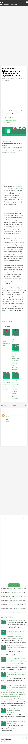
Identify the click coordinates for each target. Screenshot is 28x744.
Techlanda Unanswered (18, 78)
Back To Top (21, 738)
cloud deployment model (16, 188)
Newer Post (3, 405)
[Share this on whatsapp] (6, 321)
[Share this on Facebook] (8, 321)
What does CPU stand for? (14, 339)
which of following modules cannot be (11, 610)
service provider (9, 220)
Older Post (25, 405)
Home (14, 405)
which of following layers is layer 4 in (9, 598)
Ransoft (3, 741)
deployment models (10, 147)
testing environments (7, 310)
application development (10, 201)
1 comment (6, 80)
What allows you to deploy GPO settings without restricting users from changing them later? (16, 647)
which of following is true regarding (10, 606)
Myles (16, 612)
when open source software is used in (11, 602)
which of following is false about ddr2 (9, 594)
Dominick (8, 415)
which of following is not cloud (9, 590)
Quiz (2, 3)
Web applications (18, 256)
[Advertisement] (14, 24)
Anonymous (15, 592)
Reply (7, 421)
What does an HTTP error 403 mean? (16, 620)
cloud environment (14, 280)
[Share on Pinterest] (11, 321)
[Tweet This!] (10, 321)
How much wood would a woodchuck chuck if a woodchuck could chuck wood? (16, 674)
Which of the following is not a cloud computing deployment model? (12, 72)
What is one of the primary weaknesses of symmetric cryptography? (14, 710)
